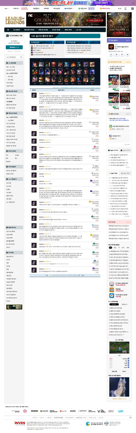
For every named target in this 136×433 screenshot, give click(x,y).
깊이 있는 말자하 (37, 52)
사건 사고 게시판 (10, 133)
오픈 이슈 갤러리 (10, 231)
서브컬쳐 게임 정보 (11, 279)
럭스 (48, 83)
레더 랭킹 (8, 199)
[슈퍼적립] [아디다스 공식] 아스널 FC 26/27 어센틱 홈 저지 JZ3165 (119, 235)
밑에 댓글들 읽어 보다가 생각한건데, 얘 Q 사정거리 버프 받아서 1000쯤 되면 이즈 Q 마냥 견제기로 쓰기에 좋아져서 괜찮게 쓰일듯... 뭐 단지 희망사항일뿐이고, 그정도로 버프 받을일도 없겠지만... (61, 228)
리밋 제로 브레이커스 (11, 291)
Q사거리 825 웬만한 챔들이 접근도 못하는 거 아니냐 (53, 219)
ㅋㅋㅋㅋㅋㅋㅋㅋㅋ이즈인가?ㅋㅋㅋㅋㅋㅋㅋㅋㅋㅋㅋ (53, 264)
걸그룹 (8, 266)
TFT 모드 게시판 (10, 142)
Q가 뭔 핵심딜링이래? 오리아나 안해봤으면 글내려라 (53, 271)
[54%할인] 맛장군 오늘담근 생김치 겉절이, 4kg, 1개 (119, 238)
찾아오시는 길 (92, 417)
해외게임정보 (9, 272)
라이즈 (92, 76)
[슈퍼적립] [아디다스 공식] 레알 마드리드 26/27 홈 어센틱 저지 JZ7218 (119, 232)
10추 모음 (10, 79)
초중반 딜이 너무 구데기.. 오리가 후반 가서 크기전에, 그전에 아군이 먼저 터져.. (60, 246)
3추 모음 (10, 76)
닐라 (67, 76)
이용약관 (49, 417)
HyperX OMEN (10, 282)
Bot (16, 158)
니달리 (53, 76)
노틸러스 (35, 76)
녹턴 (41, 76)
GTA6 (8, 301)
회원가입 (10, 51)
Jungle (17, 155)
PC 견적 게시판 (10, 244)
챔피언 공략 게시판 (11, 105)
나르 (73, 68)
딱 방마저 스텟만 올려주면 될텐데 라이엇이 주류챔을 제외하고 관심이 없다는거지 (60, 169)
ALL (41, 60)
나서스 (85, 68)
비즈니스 (42, 417)
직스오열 (41, 176)
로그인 (119, 8)
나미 (79, 68)
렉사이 (79, 83)
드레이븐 (86, 76)
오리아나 (41, 93)
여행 (7, 269)
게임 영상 (8, 275)
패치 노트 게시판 (10, 98)
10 (74, 275)
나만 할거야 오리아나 (44, 142)
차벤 (7, 263)
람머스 (41, 83)
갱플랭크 (48, 68)
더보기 (124, 371)
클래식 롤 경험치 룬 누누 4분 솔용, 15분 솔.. (79, 50)
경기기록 (8, 183)
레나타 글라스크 (61, 83)
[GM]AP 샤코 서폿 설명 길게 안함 (41, 48)
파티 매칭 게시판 (10, 136)
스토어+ (128, 62)
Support (8, 161)
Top (7, 155)
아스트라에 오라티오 (11, 298)
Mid (7, 158)
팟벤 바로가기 (10, 256)
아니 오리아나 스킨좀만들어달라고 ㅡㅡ (49, 135)
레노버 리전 (9, 285)
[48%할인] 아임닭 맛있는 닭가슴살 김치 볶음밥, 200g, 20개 (119, 226)
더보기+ (128, 40)
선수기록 (8, 186)
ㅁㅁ (40, 149)
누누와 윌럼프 (48, 76)
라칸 (35, 83)
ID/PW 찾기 (18, 51)
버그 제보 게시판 (10, 108)
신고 (97, 100)
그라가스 (54, 68)
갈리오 (41, 68)
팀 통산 (8, 189)
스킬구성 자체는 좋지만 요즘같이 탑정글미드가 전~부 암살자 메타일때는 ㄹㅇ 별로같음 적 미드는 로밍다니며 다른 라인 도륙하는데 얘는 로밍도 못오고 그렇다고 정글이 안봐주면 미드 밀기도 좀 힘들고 (60, 238)
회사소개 (35, 417)
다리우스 (73, 76)
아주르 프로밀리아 (11, 295)
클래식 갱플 (36, 50)
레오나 (73, 83)
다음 (82, 275)
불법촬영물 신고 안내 (81, 417)
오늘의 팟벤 (9, 238)
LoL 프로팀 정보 (10, 202)
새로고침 (127, 144)
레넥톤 (66, 83)
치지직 (8, 260)
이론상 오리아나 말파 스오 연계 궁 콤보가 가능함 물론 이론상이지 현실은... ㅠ (59, 204)
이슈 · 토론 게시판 (11, 130)
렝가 (92, 83)
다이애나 (79, 76)
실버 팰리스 (9, 288)
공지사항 (101, 417)
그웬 (67, 68)
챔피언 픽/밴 (9, 196)
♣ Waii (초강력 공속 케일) (41, 46)
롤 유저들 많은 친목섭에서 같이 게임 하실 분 (79, 46)
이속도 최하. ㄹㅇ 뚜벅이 (45, 183)
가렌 (35, 68)
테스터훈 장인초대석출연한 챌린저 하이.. (44, 54)
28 (79, 275)
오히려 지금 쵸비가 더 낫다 (75, 52)
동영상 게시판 (10, 174)
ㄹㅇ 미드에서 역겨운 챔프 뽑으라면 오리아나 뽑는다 (53, 212)
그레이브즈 (60, 68)
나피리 (92, 68)
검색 (21, 57)
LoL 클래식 (11, 120)
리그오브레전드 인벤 (15, 36)
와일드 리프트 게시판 (11, 139)
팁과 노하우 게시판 (11, 95)
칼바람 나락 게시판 (11, 146)
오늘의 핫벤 (9, 234)
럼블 (54, 83)
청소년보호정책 (69, 417)
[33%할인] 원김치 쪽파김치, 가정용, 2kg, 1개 (119, 229)
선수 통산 (8, 192)
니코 (60, 76)
